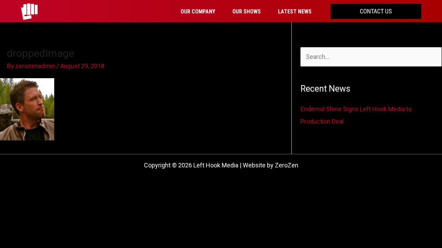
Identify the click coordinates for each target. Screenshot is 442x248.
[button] (375, 11)
